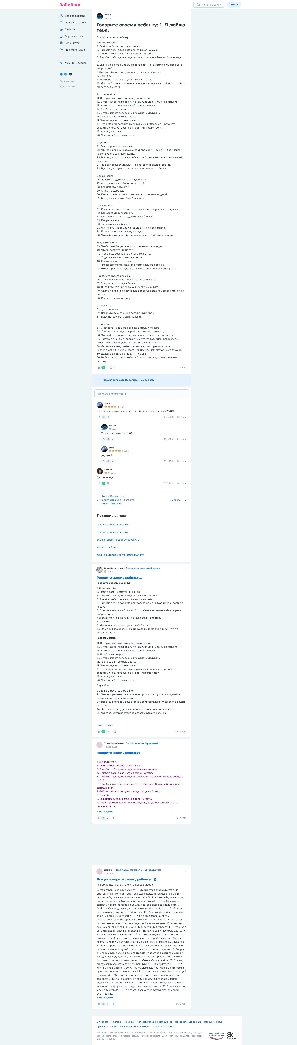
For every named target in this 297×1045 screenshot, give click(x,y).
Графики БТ (159, 1026)
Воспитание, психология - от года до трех (138, 870)
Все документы (213, 1021)
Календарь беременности (135, 1026)
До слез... (175, 499)
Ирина (107, 14)
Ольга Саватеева (113, 568)
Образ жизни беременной (144, 743)
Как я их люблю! (106, 547)
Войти (234, 4)
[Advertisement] (219, 57)
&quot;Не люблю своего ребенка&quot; (120, 554)
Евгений (108, 469)
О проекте (102, 1021)
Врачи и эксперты (107, 1026)
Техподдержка (67, 81)
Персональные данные (188, 1021)
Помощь (129, 1021)
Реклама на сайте (68, 86)
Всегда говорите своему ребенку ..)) (119, 539)
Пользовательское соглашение (154, 1021)
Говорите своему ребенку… (113, 524)
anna (107, 403)
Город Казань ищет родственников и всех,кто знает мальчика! (118, 500)
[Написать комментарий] (142, 394)
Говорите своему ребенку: (113, 532)
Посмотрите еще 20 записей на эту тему (128, 379)
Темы (172, 1026)
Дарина (108, 870)
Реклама (116, 1021)
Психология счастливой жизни (143, 568)
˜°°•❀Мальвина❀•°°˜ (115, 743)
